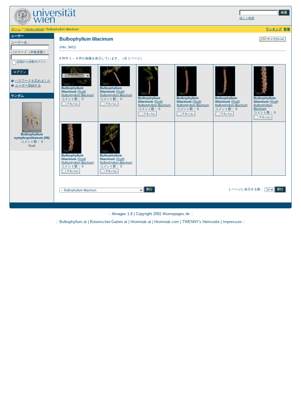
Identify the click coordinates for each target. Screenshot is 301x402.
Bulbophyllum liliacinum (77, 95)
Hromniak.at (141, 222)
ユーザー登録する (28, 85)
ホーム (16, 29)
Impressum (232, 222)
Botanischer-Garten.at (108, 222)
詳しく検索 (247, 18)
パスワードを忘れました (33, 80)
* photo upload (34, 29)
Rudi (81, 91)
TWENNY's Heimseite (201, 222)
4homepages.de (176, 214)
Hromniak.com (166, 222)
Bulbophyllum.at (73, 222)
